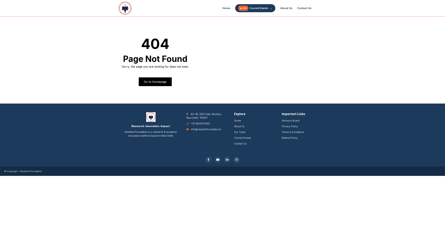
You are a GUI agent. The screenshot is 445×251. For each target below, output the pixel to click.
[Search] (321, 8)
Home (226, 8)
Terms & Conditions (293, 132)
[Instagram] (236, 159)
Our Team (239, 132)
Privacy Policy (290, 126)
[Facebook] (208, 159)
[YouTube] (218, 159)
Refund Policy (290, 137)
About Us (286, 8)
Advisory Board (291, 120)
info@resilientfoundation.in (206, 129)
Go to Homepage (155, 81)
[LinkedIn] (227, 159)
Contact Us (304, 8)
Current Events (257, 8)
